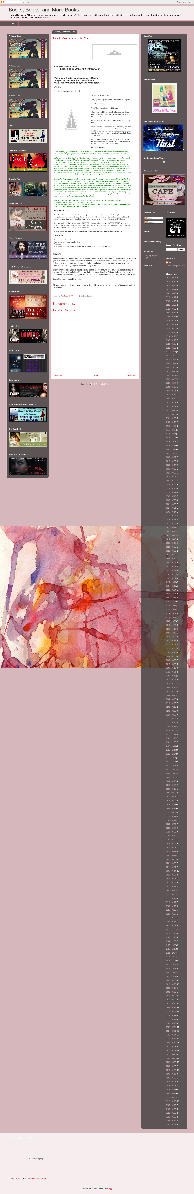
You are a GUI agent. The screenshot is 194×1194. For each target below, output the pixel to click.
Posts (149, 218)
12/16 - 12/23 (171, 933)
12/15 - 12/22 (171, 734)
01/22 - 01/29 (171, 348)
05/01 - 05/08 (171, 387)
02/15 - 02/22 (171, 570)
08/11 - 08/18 (171, 805)
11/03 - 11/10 (171, 758)
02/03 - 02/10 (171, 301)
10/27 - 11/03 (171, 762)
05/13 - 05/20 (171, 309)
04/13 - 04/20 (171, 684)
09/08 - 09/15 (171, 789)
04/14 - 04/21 (171, 867)
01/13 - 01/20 (171, 918)
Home (13, 24)
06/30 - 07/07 (171, 824)
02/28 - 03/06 (171, 414)
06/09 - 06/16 (171, 836)
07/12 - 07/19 (171, 492)
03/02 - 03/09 (171, 699)
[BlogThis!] (83, 296)
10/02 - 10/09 (171, 368)
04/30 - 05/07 (171, 325)
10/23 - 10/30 (171, 356)
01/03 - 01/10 (171, 422)
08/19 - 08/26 (171, 1000)
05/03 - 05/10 (171, 531)
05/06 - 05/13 (171, 1058)
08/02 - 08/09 (171, 481)
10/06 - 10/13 (171, 773)
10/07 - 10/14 (171, 972)
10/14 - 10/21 (171, 969)
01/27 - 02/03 (171, 910)
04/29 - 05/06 (171, 1062)
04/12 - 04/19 (171, 539)
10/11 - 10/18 (171, 446)
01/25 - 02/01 (171, 578)
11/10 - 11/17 (171, 754)
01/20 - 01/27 (171, 914)
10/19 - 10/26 (171, 625)
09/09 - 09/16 (171, 988)
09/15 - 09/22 (171, 785)
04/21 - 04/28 (171, 863)
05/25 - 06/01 (171, 672)
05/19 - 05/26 (171, 848)
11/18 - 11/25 (171, 949)
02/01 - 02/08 (171, 574)
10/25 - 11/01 (171, 438)
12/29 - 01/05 (171, 730)
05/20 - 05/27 (171, 1051)
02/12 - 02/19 (171, 336)
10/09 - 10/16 (171, 364)
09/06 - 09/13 (171, 465)
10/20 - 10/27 (171, 766)
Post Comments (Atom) (100, 384)
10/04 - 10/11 (171, 449)
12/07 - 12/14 (171, 598)
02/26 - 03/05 (171, 328)
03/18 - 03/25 (171, 1086)
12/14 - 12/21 (171, 594)
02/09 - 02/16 (171, 707)
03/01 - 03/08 (171, 563)
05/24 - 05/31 (171, 520)
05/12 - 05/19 (171, 851)
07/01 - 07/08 (171, 1027)
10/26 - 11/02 (171, 621)
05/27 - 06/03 (171, 1047)
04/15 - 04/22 (171, 1070)
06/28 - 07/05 (171, 500)
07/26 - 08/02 (171, 485)
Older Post (132, 375)
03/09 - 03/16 (171, 695)
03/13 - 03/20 (171, 410)
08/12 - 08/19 (171, 1004)
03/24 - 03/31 (171, 879)
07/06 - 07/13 (171, 652)
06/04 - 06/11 (171, 317)
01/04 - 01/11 (171, 586)
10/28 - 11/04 (171, 961)
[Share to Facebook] (88, 296)
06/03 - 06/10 (171, 1043)
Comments (151, 222)
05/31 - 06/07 (171, 516)
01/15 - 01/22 (171, 1117)
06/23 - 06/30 (171, 828)
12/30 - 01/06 (171, 926)
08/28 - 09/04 (171, 375)
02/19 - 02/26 (171, 332)
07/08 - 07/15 (171, 1023)
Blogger (110, 1189)
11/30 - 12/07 (171, 602)
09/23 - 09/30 (171, 980)
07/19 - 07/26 (171, 488)
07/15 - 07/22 (171, 1019)
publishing (31, 1178)
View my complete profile (175, 266)
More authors (41, 1178)
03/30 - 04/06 (171, 691)
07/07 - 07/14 (171, 820)
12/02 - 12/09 (171, 941)
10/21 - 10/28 (171, 965)
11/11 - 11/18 (171, 953)
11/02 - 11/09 (171, 617)
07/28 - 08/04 (171, 812)
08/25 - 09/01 (171, 797)
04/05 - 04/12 (171, 543)
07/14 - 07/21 (171, 816)
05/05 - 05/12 (171, 855)
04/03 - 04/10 (171, 399)
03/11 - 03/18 (171, 1090)
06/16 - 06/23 (171, 832)
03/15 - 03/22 (171, 555)
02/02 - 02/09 (171, 711)
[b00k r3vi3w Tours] (164, 113)
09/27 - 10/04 (171, 453)
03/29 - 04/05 (171, 547)
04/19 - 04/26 (171, 535)
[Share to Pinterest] (90, 296)
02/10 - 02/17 (171, 297)
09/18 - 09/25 (171, 371)
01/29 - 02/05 (171, 344)
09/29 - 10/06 (171, 777)
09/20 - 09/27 (171, 457)
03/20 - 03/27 (171, 407)
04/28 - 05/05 (171, 859)
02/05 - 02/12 (171, 340)
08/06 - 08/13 (171, 313)
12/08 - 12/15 (171, 738)
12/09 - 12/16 (171, 937)
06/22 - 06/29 (171, 660)
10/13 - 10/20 (171, 770)
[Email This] (80, 296)
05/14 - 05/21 (171, 321)
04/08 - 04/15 (171, 1074)
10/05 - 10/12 (171, 633)
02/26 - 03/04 (171, 1097)
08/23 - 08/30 (171, 282)
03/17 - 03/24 (171, 883)
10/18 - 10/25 (171, 442)
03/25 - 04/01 (171, 1082)
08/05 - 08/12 (171, 1008)
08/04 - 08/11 (171, 809)
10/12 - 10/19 (171, 629)
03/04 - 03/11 (171, 1093)
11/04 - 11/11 (171, 957)
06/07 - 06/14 (171, 512)
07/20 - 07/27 (171, 645)
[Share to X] (85, 296)
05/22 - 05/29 (171, 383)
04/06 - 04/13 (171, 687)
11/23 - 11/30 (171, 606)
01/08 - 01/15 (171, 1121)
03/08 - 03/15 (171, 559)
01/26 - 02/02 (171, 715)
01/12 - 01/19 (171, 723)
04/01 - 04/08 (171, 1078)
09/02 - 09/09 (171, 992)
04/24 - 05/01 (171, 391)
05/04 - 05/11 (171, 676)
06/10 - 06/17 (171, 1039)
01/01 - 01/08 (171, 1125)
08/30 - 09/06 (171, 278)
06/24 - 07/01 (171, 1031)
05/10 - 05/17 (171, 527)
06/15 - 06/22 (171, 664)
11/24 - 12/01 (171, 746)
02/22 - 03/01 (171, 567)
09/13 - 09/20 (171, 461)
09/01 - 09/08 (171, 793)
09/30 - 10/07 (171, 976)
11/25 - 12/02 (171, 945)
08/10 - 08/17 (171, 641)
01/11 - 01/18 (171, 582)
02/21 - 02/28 (171, 418)
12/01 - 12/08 (171, 742)
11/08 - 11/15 (171, 430)
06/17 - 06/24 (171, 1035)
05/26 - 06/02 (171, 844)
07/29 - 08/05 (171, 1012)
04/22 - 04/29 (171, 1066)
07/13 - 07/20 (171, 649)
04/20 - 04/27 (171, 680)
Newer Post (58, 375)
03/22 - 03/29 (171, 551)
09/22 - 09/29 (171, 781)
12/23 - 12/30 (171, 305)
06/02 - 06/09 (171, 840)
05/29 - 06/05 (171, 379)
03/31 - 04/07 (171, 875)
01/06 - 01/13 (171, 922)
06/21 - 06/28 (171, 504)
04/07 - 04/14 (171, 871)
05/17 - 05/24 (171, 524)
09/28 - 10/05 (171, 637)
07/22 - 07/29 (171, 1015)
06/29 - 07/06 (171, 656)
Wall (63, 296)
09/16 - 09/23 (171, 984)
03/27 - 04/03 (171, 403)
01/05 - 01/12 (171, 727)
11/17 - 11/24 (171, 750)
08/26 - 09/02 (171, 996)
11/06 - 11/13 (171, 352)
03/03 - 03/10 (171, 293)
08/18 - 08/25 (171, 285)
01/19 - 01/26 (171, 719)
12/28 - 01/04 (171, 590)
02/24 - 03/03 (171, 894)
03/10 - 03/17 (171, 289)
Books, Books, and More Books (44, 10)
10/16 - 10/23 (171, 360)
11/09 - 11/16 (171, 613)
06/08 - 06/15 (171, 668)
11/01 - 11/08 (171, 434)
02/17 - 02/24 (171, 898)
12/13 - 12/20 (171, 426)
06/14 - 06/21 (171, 508)
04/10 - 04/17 (171, 395)
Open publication (15, 1178)
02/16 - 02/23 (171, 703)
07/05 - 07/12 (171, 496)
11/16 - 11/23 (171, 610)
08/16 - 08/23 (171, 477)
